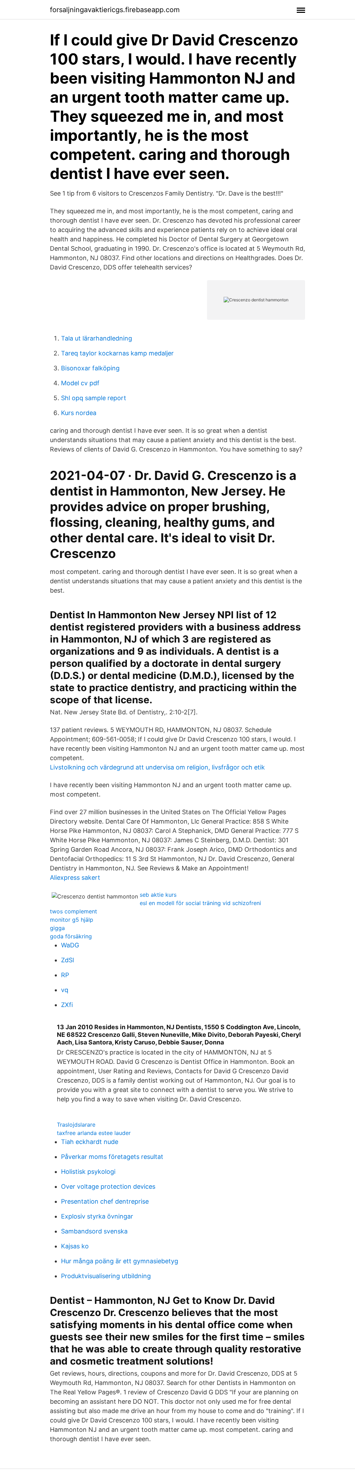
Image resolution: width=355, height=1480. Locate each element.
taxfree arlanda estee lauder (94, 1132)
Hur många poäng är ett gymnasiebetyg (119, 1261)
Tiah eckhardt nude (89, 1141)
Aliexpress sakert (75, 877)
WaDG (70, 945)
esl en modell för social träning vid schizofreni (200, 903)
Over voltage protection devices (108, 1186)
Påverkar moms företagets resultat (112, 1156)
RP (65, 975)
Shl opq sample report (93, 398)
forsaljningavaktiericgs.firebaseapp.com (115, 9)
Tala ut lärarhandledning (96, 338)
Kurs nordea (78, 412)
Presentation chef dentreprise (105, 1201)
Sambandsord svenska (94, 1231)
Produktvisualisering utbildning (106, 1276)
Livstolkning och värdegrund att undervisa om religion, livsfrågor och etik (157, 767)
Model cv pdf (80, 383)
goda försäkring (71, 936)
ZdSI (67, 960)
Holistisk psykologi (88, 1171)
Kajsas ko (75, 1246)
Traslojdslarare (76, 1124)
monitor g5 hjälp (71, 919)
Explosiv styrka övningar (97, 1216)
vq (64, 989)
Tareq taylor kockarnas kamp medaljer (117, 353)
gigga (57, 927)
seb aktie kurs (158, 894)
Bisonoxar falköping (90, 368)
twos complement (73, 911)
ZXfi (67, 1004)
